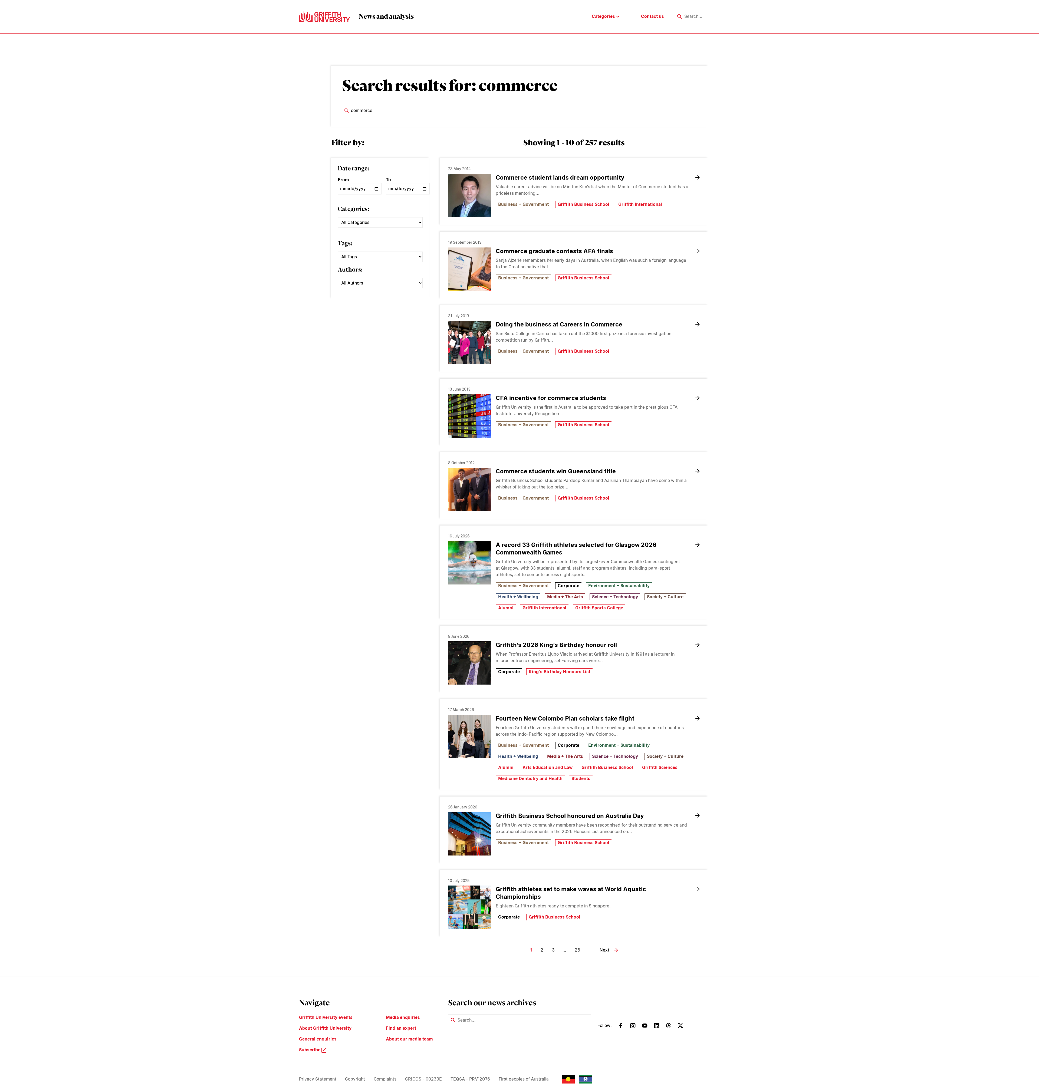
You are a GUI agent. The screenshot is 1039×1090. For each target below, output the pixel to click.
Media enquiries (403, 1017)
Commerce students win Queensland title (556, 471)
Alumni (506, 607)
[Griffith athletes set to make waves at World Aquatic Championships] (469, 907)
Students (580, 778)
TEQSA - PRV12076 (470, 1079)
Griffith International (640, 204)
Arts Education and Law (547, 767)
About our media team (409, 1039)
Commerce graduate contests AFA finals (554, 251)
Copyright (355, 1079)
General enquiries (318, 1039)
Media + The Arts (565, 596)
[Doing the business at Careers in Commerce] (469, 342)
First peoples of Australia (524, 1079)
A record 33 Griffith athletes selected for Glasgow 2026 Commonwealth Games (576, 548)
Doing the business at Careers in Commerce (559, 324)
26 (577, 950)
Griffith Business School (583, 204)
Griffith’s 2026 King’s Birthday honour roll (556, 644)
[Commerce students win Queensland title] (469, 489)
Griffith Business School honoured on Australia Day (570, 815)
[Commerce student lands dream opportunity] (469, 195)
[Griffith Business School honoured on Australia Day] (469, 834)
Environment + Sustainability (619, 585)
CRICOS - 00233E (423, 1079)
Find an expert (401, 1028)
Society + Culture (665, 596)
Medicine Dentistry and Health (530, 778)
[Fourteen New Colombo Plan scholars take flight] (469, 736)
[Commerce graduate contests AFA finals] (469, 269)
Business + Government (523, 204)
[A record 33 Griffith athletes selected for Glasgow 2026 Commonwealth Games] (469, 562)
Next (604, 950)
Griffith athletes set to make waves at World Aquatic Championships (571, 893)
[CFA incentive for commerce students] (469, 416)
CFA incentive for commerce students (551, 397)
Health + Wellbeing (518, 596)
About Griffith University (325, 1028)
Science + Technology (615, 596)
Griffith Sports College (599, 607)
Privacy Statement (317, 1079)
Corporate (568, 585)
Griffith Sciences (660, 767)
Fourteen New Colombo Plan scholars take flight (566, 718)
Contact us (652, 16)
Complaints (385, 1079)
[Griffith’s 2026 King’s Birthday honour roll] (469, 663)
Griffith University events (326, 1017)
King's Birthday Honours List (559, 671)
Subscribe (310, 1049)
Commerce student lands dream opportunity (560, 177)
